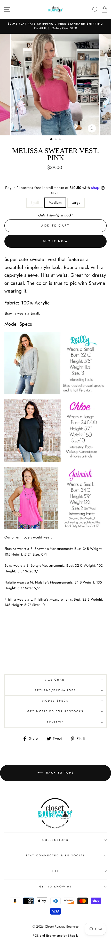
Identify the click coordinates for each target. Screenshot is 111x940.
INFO (55, 871)
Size (55, 193)
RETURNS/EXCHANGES (55, 690)
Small (34, 202)
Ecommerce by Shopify (62, 935)
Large (76, 202)
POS (36, 935)
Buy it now (55, 241)
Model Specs (55, 701)
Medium (55, 202)
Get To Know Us (55, 886)
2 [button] (56, 140)
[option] (55, 26)
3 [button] (60, 140)
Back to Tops (59, 773)
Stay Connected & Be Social (55, 855)
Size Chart (55, 680)
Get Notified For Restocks (55, 711)
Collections (55, 840)
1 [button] (51, 139)
